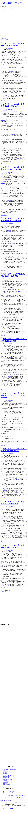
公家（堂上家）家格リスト (9, 779)
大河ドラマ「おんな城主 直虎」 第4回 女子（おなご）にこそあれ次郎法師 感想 (14, 395)
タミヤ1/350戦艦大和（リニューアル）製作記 (15, 795)
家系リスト (5, 771)
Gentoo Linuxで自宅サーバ (10, 792)
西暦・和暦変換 (6, 784)
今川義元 (11, 124)
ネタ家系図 (5, 782)
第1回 (16, 114)
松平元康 (6, 124)
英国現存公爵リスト (8, 777)
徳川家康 (15, 492)
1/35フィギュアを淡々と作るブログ (12, 797)
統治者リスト (6, 772)
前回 (12, 57)
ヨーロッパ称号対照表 (8, 776)
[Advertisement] (14, 24)
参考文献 (5, 773)
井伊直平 (6, 95)
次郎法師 (11, 71)
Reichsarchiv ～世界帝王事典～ (10, 769)
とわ (9, 411)
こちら (7, 585)
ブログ (6, 794)
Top (2, 9)
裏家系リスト (6, 783)
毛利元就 (19, 158)
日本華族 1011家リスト (9, 780)
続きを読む (4, 100)
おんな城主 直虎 (9, 48)
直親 (10, 289)
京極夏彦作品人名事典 (9, 791)
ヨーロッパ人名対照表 (8, 775)
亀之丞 (10, 357)
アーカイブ (3, 38)
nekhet (11, 808)
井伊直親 (22, 80)
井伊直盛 (13, 134)
